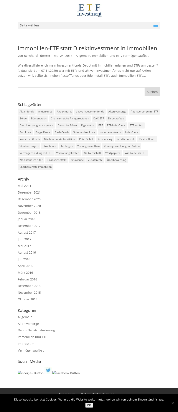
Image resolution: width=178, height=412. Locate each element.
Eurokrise (25, 132)
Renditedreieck (126, 139)
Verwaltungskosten (67, 153)
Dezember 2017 (29, 226)
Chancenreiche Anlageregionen (70, 118)
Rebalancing (104, 139)
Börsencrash (38, 118)
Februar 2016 (27, 279)
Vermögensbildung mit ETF (36, 153)
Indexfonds (131, 132)
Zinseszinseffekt (56, 160)
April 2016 (25, 266)
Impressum (26, 344)
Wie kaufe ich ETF (135, 153)
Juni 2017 (24, 239)
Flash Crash (61, 132)
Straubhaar (49, 146)
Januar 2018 (26, 219)
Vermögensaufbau (136, 56)
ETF (100, 125)
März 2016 (25, 272)
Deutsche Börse (67, 125)
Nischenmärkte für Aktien (59, 139)
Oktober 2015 (27, 299)
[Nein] (172, 403)
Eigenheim (87, 125)
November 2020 (29, 206)
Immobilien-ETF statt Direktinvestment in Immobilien (87, 48)
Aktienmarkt (64, 111)
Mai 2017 (24, 246)
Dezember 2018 (29, 212)
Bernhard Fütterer (37, 56)
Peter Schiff (86, 139)
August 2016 (27, 252)
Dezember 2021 (29, 192)
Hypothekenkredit (110, 132)
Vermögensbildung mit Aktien (122, 146)
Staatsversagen (29, 146)
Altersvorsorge (117, 111)
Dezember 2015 (29, 286)
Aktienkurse (45, 111)
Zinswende (77, 160)
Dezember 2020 (29, 199)
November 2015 (29, 292)
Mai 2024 (24, 186)
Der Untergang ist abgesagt (36, 125)
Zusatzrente (95, 160)
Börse (23, 118)
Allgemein (83, 56)
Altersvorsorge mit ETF (144, 111)
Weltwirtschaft (92, 153)
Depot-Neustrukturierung (36, 330)
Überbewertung (116, 160)
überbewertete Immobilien (36, 167)
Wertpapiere (112, 153)
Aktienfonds (27, 111)
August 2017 (27, 232)
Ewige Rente (42, 132)
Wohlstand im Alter (31, 160)
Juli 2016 (24, 259)
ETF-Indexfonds (116, 125)
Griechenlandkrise (84, 132)
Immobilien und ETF (106, 56)
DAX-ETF (98, 118)
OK (89, 405)
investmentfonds (30, 139)
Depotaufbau (116, 118)
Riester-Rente (147, 139)
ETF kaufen (136, 125)
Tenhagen (67, 146)
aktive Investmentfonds (90, 111)
